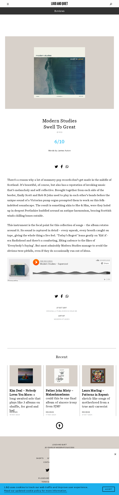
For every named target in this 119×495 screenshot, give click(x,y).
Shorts (40, 458)
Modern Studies (62, 319)
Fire (59, 132)
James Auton (64, 150)
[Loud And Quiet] (59, 3)
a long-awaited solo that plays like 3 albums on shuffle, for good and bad (25, 400)
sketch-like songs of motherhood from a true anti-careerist (96, 398)
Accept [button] (108, 489)
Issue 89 (73, 311)
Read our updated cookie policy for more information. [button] (35, 490)
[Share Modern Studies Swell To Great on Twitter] (56, 166)
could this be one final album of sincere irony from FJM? (61, 398)
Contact (47, 462)
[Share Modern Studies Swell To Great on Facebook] (62, 166)
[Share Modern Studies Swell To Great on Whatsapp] (67, 166)
